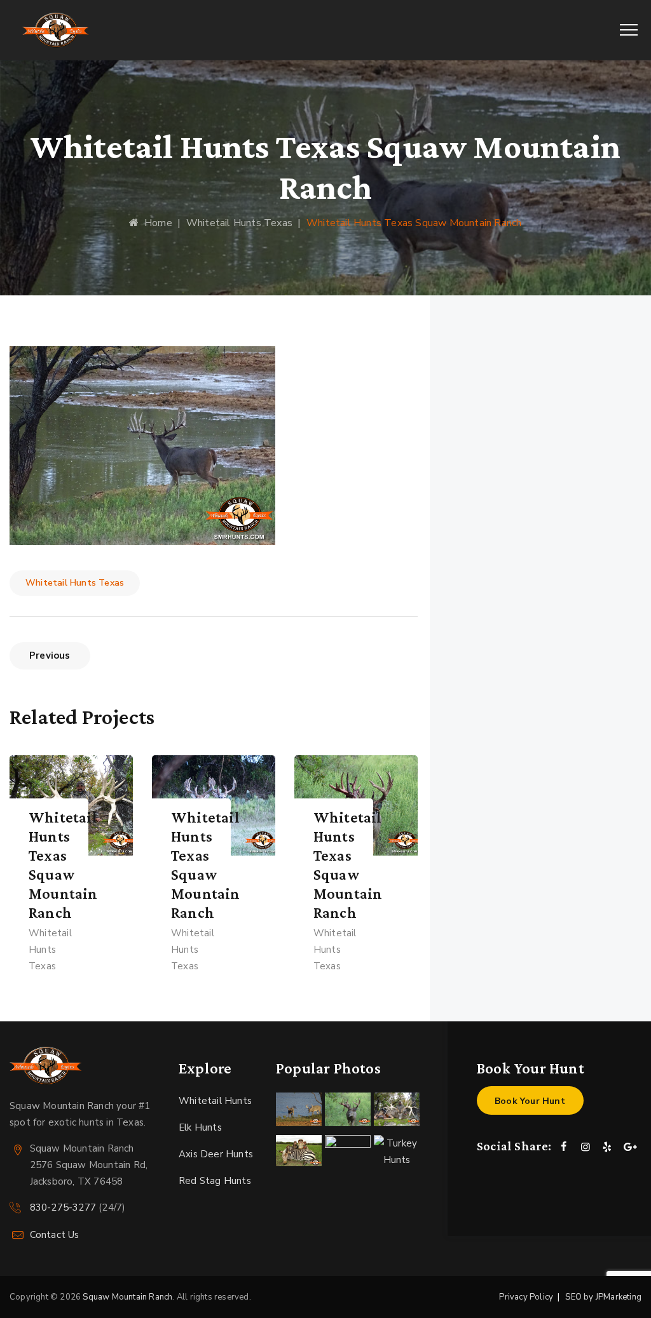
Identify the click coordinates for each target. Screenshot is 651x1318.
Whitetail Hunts (215, 1100)
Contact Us (54, 1234)
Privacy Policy (526, 1297)
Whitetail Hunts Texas (74, 583)
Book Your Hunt (530, 1101)
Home (155, 223)
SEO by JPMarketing (603, 1297)
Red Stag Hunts (215, 1180)
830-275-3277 (63, 1207)
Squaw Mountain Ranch (127, 1297)
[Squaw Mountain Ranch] (55, 30)
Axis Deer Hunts (216, 1154)
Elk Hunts (200, 1127)
